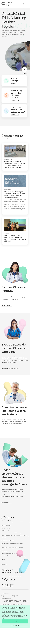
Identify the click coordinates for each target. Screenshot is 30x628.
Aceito (15, 621)
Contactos (4, 564)
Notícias (4, 562)
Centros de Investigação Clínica (11, 553)
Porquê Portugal (6, 528)
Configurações (15, 625)
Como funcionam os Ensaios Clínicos (12, 547)
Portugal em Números (8, 533)
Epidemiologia (5, 530)
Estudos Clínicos (6, 555)
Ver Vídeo (24, 73)
